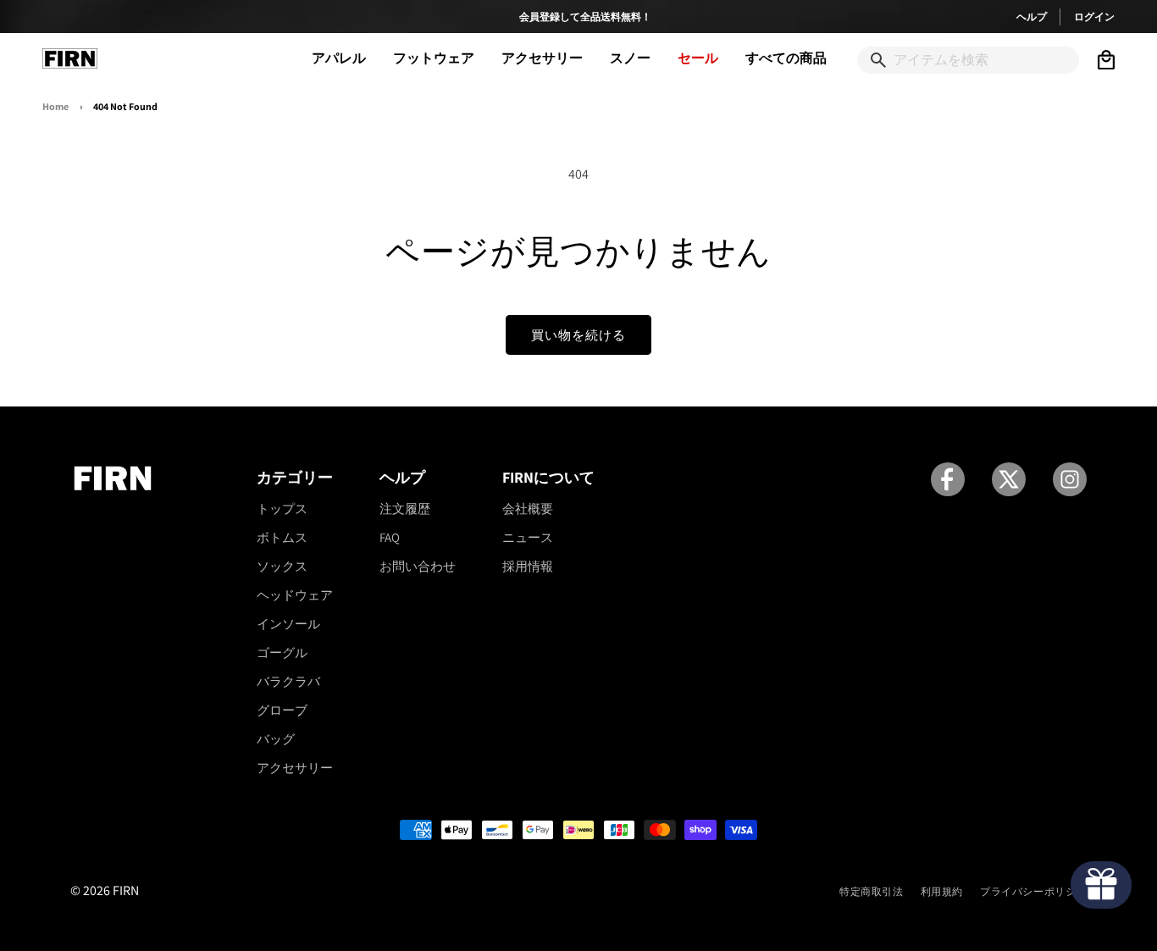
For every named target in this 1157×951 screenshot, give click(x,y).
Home (55, 106)
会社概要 (527, 508)
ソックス (282, 566)
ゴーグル (282, 652)
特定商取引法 (871, 891)
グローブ (282, 710)
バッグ (276, 739)
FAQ (389, 537)
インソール (288, 624)
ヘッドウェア (295, 595)
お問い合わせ (417, 566)
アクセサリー (295, 768)
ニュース (527, 537)
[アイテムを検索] (878, 60)
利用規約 (942, 891)
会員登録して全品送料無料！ (585, 16)
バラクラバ (288, 681)
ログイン (1094, 16)
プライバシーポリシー (1033, 891)
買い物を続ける (578, 335)
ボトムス (282, 537)
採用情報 (527, 566)
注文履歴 (404, 508)
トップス (282, 508)
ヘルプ (1031, 16)
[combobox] (968, 61)
